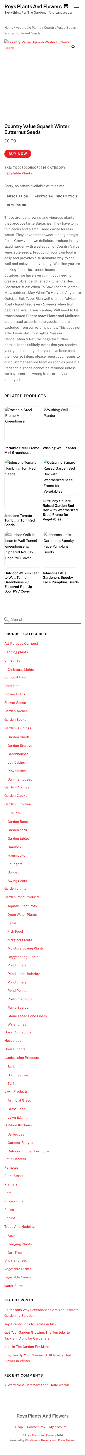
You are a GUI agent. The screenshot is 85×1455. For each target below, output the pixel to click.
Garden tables (19, 838)
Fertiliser (11, 686)
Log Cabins (16, 762)
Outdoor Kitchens (18, 1125)
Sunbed (14, 872)
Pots (8, 1193)
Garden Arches (16, 711)
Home (8, 27)
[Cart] (65, 6)
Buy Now (17, 154)
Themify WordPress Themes (58, 1440)
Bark (11, 1066)
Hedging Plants (20, 1244)
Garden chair (17, 830)
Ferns (12, 923)
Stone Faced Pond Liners (27, 1016)
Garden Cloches (16, 787)
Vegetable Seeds (17, 1277)
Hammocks (16, 855)
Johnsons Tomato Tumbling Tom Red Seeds (19, 520)
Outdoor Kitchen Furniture (28, 1151)
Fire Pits (14, 813)
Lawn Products (16, 1091)
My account (57, 1427)
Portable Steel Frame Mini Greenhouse (21, 450)
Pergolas (11, 1167)
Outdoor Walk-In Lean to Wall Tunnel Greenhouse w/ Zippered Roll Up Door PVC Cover (21, 582)
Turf (11, 1083)
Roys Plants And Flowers (40, 1435)
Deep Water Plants (22, 914)
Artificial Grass (19, 1100)
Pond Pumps (17, 990)
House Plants (15, 1049)
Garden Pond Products (22, 897)
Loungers (15, 864)
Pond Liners (17, 982)
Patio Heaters (15, 1159)
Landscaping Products (21, 1057)
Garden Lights (15, 888)
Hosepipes (12, 1040)
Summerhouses (20, 779)
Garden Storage (20, 745)
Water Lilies (17, 1024)
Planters (11, 1184)
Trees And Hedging (19, 1226)
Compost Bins (15, 677)
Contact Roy (36, 1427)
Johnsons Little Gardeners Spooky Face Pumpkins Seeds (61, 577)
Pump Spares (18, 1007)
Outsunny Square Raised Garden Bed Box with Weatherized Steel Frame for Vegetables (60, 510)
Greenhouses (18, 754)
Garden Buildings (17, 728)
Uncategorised (15, 1260)
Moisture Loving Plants (26, 948)
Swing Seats (17, 881)
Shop (19, 1427)
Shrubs (9, 1218)
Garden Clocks (15, 795)
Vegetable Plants (28, 27)
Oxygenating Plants (23, 957)
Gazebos (14, 847)
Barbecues (16, 1134)
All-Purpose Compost (21, 643)
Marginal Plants (20, 940)
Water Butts (13, 1286)
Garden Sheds (19, 737)
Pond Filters (17, 965)
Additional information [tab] (56, 196)
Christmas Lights (21, 669)
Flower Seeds (15, 702)
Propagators (14, 1201)
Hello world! (59, 1385)
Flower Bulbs (14, 694)
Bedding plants (16, 652)
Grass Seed (17, 1109)
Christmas (12, 660)
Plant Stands (14, 1176)
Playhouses (17, 771)
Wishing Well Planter (59, 448)
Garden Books (15, 719)
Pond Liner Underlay (24, 974)
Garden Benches (20, 821)
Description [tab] (17, 196)
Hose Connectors (18, 1032)
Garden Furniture (17, 804)
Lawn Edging (17, 1117)
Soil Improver (18, 1075)
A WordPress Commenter (24, 1385)
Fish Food (15, 931)
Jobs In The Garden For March (27, 1347)
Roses (9, 1210)
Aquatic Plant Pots (22, 906)
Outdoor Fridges (20, 1142)
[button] (73, 47)
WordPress (32, 1440)
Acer (11, 1235)
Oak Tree (15, 1252)
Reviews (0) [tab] (16, 205)
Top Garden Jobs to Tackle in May (30, 1324)
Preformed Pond (20, 999)
